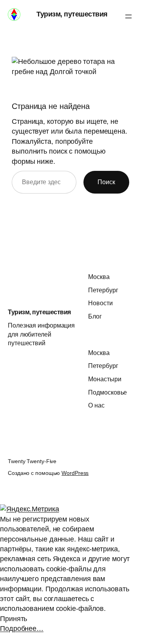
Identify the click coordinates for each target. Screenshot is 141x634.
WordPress (75, 473)
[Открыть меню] (128, 16)
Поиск (106, 181)
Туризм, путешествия (72, 14)
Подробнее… (21, 628)
